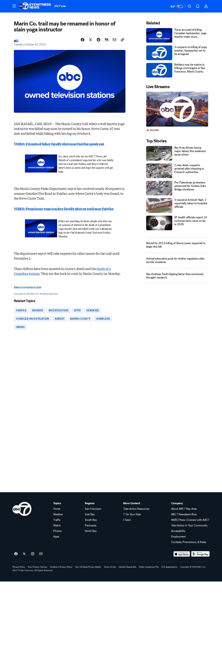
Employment (178, 536)
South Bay (91, 520)
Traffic (57, 520)
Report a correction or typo (27, 287)
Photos (57, 531)
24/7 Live (60, 6)
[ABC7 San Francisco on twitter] (24, 553)
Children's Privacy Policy (61, 567)
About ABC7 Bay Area (184, 508)
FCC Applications (169, 567)
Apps (56, 536)
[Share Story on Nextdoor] (106, 40)
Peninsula (90, 525)
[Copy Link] (122, 40)
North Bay (91, 531)
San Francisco (93, 508)
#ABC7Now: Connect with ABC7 (190, 520)
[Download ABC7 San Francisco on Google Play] (200, 554)
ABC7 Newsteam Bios (184, 514)
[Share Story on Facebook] (83, 40)
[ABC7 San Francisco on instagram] (32, 553)
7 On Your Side (132, 514)
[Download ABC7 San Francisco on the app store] (181, 554)
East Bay (90, 514)
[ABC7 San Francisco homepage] (35, 6)
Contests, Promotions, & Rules (188, 542)
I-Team (127, 520)
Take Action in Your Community (189, 525)
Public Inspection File (149, 567)
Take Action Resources (136, 508)
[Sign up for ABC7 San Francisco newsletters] (40, 553)
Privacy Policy (18, 567)
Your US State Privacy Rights (88, 567)
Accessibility (178, 531)
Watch (57, 525)
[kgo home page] (21, 509)
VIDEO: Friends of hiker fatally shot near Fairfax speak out (59, 143)
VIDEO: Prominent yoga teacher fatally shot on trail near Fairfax (63, 208)
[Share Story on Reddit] (98, 40)
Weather (58, 514)
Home (56, 508)
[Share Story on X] (90, 40)
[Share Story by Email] (114, 40)
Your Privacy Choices (37, 567)
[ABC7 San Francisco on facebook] (15, 553)
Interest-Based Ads (127, 567)
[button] (14, 5)
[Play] (177, 109)
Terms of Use (110, 567)
